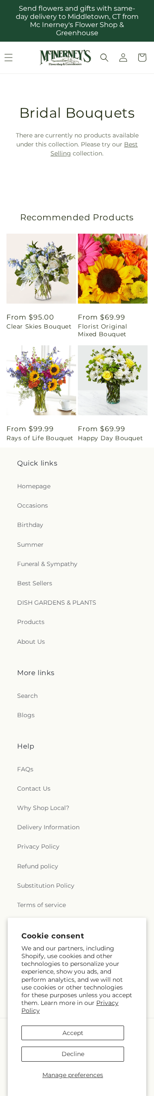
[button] (104, 57)
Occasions (32, 505)
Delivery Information (48, 827)
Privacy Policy (38, 846)
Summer (30, 544)
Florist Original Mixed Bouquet (102, 330)
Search (27, 696)
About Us (31, 641)
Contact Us (33, 788)
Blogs (26, 715)
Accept (72, 1033)
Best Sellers (34, 583)
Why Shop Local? (43, 808)
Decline (73, 1054)
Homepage (33, 486)
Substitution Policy (45, 885)
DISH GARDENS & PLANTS (56, 602)
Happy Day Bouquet (110, 438)
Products (30, 622)
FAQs (25, 769)
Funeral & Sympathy (47, 564)
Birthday (30, 525)
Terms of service (41, 905)
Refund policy (37, 866)
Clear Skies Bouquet (38, 326)
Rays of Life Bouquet (40, 438)
